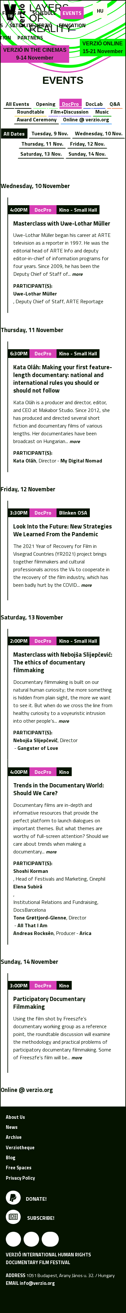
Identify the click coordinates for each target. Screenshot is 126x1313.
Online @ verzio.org (86, 119)
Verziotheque (20, 1147)
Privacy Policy (20, 1178)
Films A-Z (14, 13)
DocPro (70, 104)
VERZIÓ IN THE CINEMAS (35, 54)
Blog (10, 1157)
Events (72, 13)
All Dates (14, 133)
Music (102, 112)
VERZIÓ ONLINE (102, 47)
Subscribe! (40, 1218)
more (77, 274)
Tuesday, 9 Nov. (49, 133)
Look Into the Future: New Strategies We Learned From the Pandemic (62, 530)
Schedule (44, 13)
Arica (85, 933)
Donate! (36, 1199)
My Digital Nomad (81, 460)
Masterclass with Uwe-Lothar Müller (61, 223)
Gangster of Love (37, 748)
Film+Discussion (70, 112)
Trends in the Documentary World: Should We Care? (58, 789)
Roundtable (30, 112)
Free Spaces (18, 1167)
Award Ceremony (37, 119)
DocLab (94, 104)
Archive (14, 1137)
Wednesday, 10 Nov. (98, 133)
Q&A (115, 104)
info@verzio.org (37, 1283)
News (11, 1127)
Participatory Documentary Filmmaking (49, 1002)
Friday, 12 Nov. (87, 144)
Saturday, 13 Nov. (41, 154)
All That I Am (32, 925)
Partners (30, 37)
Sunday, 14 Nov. (87, 154)
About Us (15, 1117)
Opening (46, 104)
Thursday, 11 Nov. (42, 144)
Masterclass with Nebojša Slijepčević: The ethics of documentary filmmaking (62, 662)
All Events (17, 104)
